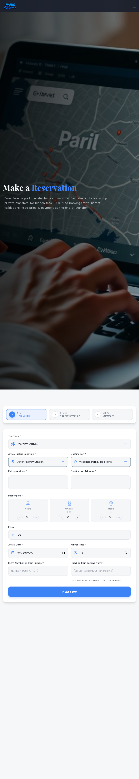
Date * (15, 544)
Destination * (78, 453)
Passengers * (15, 495)
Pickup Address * (17, 471)
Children (69, 508)
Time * (78, 544)
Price (11, 527)
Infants (111, 508)
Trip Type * (14, 435)
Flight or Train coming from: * (87, 562)
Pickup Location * (22, 453)
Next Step (69, 592)
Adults (28, 508)
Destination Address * (83, 471)
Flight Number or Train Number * (26, 562)
